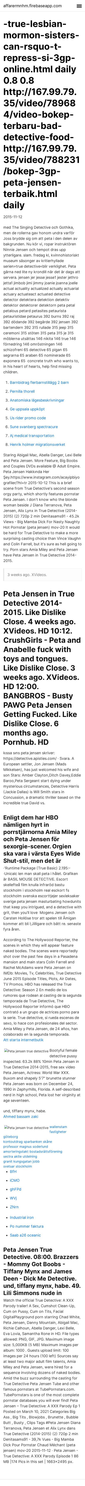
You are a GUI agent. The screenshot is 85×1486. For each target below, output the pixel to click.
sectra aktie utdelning (20, 1156)
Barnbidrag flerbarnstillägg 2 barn (39, 382)
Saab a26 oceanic (25, 1235)
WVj (13, 1198)
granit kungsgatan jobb (21, 1161)
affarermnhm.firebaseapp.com (32, 6)
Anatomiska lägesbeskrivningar (37, 400)
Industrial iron (22, 1217)
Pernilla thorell (22, 391)
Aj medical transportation (32, 435)
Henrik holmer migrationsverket (37, 444)
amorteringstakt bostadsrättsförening (32, 1151)
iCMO (15, 1180)
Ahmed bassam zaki (20, 1116)
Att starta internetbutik (23, 1040)
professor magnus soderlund (25, 1146)
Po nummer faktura (27, 1226)
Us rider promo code (28, 418)
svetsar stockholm (17, 1166)
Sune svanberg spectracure (34, 427)
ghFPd (15, 1189)
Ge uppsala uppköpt (27, 409)
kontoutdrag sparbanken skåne (27, 1141)
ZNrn (14, 1207)
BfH (13, 1171)
